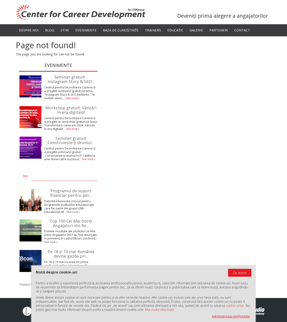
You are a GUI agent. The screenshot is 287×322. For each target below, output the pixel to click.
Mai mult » (72, 98)
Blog (49, 30)
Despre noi (29, 30)
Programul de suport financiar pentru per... (71, 193)
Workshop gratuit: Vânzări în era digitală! (70, 110)
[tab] (35, 176)
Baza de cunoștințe (121, 30)
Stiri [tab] (25, 176)
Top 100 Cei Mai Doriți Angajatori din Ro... (71, 223)
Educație (175, 30)
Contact (242, 30)
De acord (239, 273)
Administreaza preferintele (231, 316)
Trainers (153, 30)
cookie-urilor (235, 305)
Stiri (65, 30)
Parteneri (218, 30)
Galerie (196, 30)
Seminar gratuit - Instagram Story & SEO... (71, 79)
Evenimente (86, 30)
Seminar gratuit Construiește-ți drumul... (71, 140)
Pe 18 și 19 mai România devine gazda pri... (71, 254)
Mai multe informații (159, 309)
